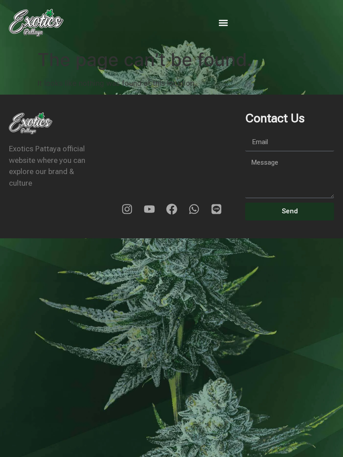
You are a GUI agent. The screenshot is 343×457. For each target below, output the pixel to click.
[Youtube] (149, 209)
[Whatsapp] (194, 209)
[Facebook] (171, 209)
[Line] (216, 209)
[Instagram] (127, 209)
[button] (223, 22)
